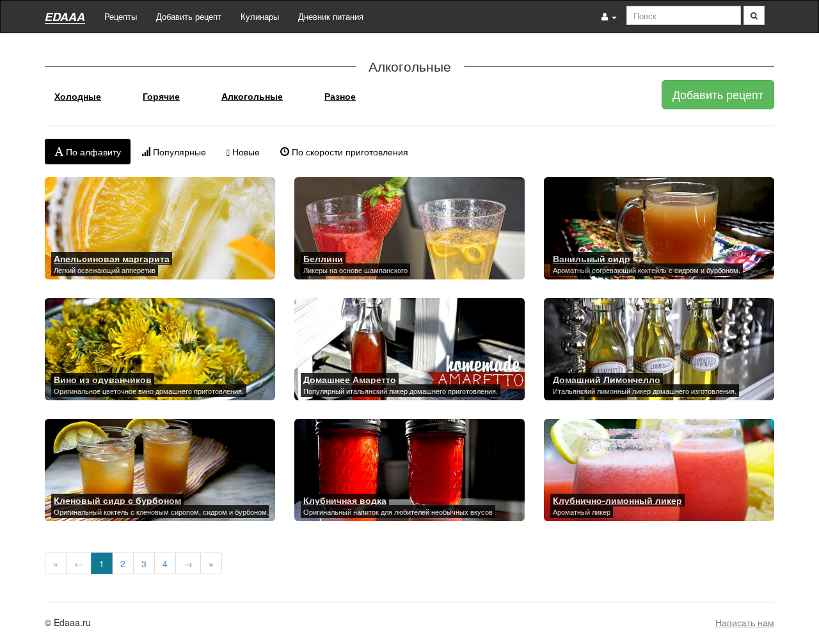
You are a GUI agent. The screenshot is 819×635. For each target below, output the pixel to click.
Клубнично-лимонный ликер (617, 500)
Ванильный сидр (591, 258)
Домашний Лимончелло (606, 379)
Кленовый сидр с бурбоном (117, 500)
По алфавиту (92, 151)
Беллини (323, 258)
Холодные (77, 96)
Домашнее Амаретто (349, 379)
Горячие (161, 96)
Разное (340, 96)
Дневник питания (330, 16)
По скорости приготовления (348, 151)
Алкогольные (252, 96)
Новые (245, 151)
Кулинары (260, 16)
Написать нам (744, 622)
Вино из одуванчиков (103, 379)
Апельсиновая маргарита (112, 258)
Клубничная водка (344, 500)
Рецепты (120, 16)
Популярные (178, 151)
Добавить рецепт (188, 16)
